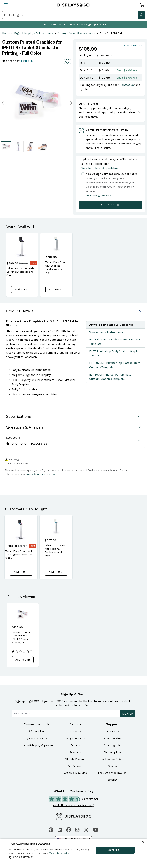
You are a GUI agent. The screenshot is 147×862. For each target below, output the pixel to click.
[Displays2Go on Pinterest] (50, 829)
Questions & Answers (25, 427)
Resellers (75, 752)
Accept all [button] (115, 850)
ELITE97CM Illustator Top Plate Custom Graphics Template (114, 365)
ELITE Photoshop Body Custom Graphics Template (115, 353)
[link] (6, 33)
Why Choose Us (75, 738)
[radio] (6, 146)
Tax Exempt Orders (112, 759)
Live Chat (38, 731)
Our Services (75, 766)
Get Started (110, 205)
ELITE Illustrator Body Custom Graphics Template (115, 341)
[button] (141, 15)
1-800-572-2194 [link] (38, 738)
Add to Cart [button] (22, 289)
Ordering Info (112, 745)
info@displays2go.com (38, 745)
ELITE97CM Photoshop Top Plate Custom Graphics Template (110, 377)
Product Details (19, 311)
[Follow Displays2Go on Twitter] (86, 829)
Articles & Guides (75, 772)
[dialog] (73, 850)
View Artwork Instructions (106, 332)
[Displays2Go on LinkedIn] (59, 829)
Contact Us (112, 731)
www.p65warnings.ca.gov (40, 474)
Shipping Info (112, 752)
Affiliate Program (75, 759)
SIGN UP (127, 713)
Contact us (127, 85)
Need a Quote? (133, 45)
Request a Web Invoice (112, 772)
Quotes (112, 766)
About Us (75, 731)
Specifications (18, 416)
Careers (75, 745)
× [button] (143, 842)
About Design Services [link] (99, 195)
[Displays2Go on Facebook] (68, 829)
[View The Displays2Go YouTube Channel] (96, 829)
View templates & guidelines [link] (100, 168)
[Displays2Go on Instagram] (77, 829)
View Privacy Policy (59, 853)
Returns (112, 779)
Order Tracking (112, 738)
